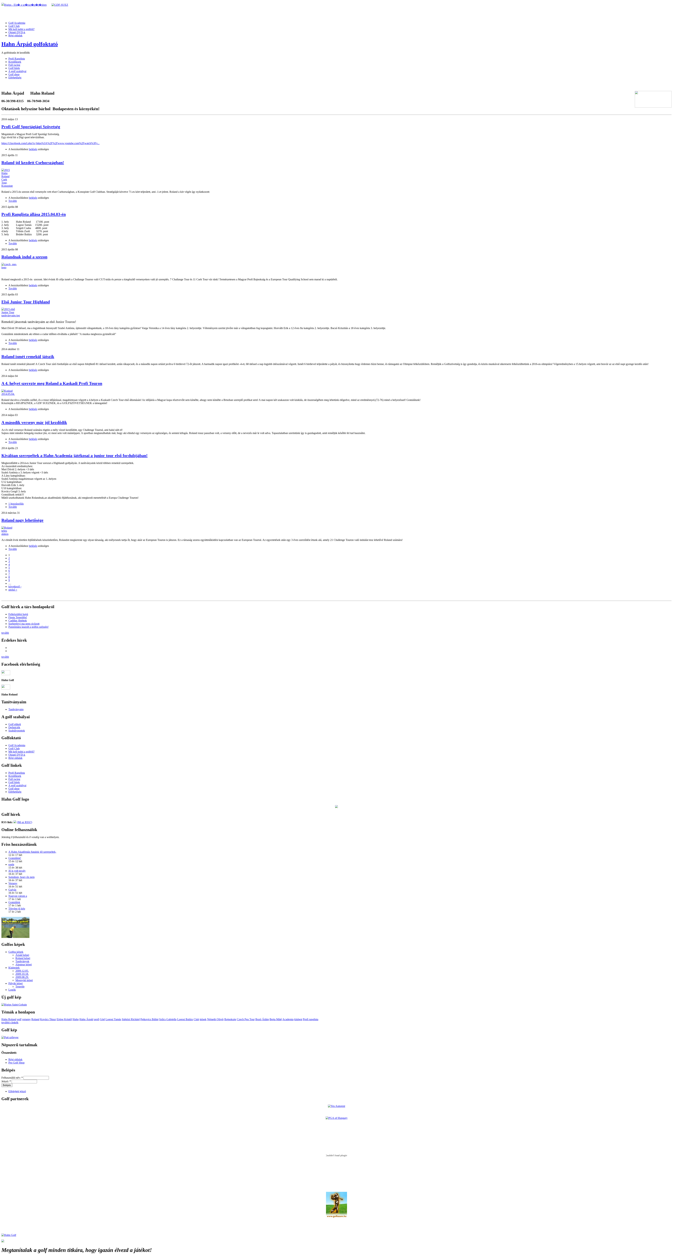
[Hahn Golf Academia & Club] (8, 1235)
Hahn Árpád (86, 1019)
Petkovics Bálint (149, 1019)
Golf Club (14, 26)
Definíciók (14, 727)
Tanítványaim (15, 709)
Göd (102, 1019)
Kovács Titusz (48, 1019)
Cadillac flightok (17, 620)
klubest (298, 1019)
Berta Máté (276, 1019)
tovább (5, 632)
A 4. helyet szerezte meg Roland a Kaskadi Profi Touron (51, 383)
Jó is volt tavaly (17, 870)
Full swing (14, 64)
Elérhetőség (14, 77)
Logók (12, 989)
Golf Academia (16, 22)
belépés (33, 149)
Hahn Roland (8, 1019)
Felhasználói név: (12, 1077)
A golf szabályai (17, 71)
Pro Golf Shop (16, 1062)
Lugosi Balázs (185, 1019)
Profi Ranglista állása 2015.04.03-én (33, 214)
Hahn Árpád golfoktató (29, 44)
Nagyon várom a (17, 895)
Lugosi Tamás (113, 1019)
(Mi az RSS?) (24, 822)
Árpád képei (22, 955)
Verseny (12, 883)
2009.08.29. (22, 977)
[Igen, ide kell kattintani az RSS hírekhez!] (14, 822)
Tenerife (20, 986)
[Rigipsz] (24, 4)
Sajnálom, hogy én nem (21, 877)
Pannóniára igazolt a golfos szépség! (28, 626)
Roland (35, 1019)
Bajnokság (230, 1019)
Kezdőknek (14, 61)
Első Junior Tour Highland (25, 302)
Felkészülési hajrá (18, 614)
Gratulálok (14, 902)
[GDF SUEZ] (60, 4)
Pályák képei (15, 983)
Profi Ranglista (16, 58)
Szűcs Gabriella (167, 1019)
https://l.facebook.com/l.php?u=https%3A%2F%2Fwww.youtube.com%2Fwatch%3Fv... (50, 143)
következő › (14, 586)
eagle (11, 864)
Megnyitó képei (24, 980)
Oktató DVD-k (16, 32)
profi (96, 1019)
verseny (26, 1019)
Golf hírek (14, 68)
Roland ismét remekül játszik (27, 356)
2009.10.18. (22, 973)
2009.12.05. (22, 970)
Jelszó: (6, 1081)
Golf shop (13, 74)
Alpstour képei (23, 964)
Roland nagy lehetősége (22, 520)
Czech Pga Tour (246, 1019)
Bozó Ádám (262, 1019)
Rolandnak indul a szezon (24, 257)
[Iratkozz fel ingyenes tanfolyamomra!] (15, 936)
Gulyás (12, 889)
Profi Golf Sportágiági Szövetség (30, 126)
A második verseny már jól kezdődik (34, 422)
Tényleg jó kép (16, 908)
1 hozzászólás (16, 503)
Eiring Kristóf (64, 1019)
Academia (288, 1019)
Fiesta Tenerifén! (17, 617)
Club (196, 1019)
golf (19, 1019)
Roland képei (22, 958)
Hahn (76, 1019)
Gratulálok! (14, 858)
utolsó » (12, 589)
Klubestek (14, 967)
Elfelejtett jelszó (17, 1091)
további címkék (9, 1022)
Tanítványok (22, 961)
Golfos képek (15, 951)
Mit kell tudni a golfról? (21, 29)
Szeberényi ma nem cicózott (23, 623)
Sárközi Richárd (131, 1019)
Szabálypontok (16, 730)
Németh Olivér (215, 1019)
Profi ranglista (310, 1019)
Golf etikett (14, 724)
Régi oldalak (15, 35)
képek (203, 1019)
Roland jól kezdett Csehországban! (32, 162)
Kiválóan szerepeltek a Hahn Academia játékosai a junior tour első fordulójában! (74, 455)
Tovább (12, 200)
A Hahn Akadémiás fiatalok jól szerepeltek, (32, 851)
